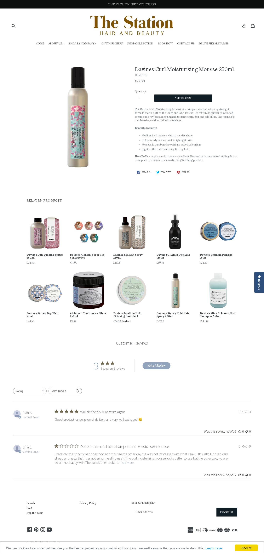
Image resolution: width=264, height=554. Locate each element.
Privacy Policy (87, 503)
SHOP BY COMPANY (84, 43)
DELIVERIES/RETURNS (213, 43)
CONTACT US (185, 43)
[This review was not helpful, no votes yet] (246, 431)
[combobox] (30, 391)
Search (31, 503)
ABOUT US (57, 43)
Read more (127, 463)
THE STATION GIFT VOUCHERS (132, 4)
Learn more (213, 547)
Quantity (140, 91)
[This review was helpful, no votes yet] (239, 431)
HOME (40, 43)
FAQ (29, 508)
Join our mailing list (143, 502)
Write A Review (156, 365)
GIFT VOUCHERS (112, 43)
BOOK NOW (165, 43)
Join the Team (35, 513)
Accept (246, 547)
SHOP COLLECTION (140, 43)
